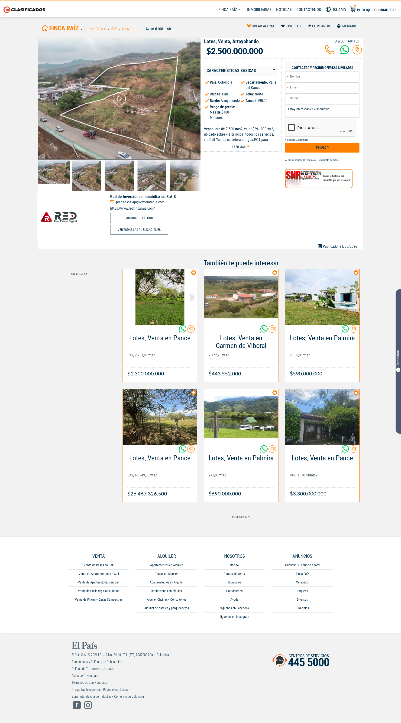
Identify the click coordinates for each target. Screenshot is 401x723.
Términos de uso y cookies (89, 683)
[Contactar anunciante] (191, 330)
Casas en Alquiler (166, 574)
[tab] (241, 70)
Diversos (302, 599)
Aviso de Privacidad (84, 676)
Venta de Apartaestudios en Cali (98, 582)
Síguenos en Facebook (234, 608)
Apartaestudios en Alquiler (167, 582)
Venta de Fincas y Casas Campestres (99, 599)
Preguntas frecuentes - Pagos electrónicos (100, 689)
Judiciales (302, 608)
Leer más (239, 147)
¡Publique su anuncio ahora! (302, 565)
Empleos (302, 591)
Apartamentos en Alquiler (166, 565)
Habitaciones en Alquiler (166, 591)
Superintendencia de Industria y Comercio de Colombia (108, 696)
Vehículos (302, 582)
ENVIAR (322, 147)
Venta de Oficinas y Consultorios (98, 591)
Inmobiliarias (259, 9)
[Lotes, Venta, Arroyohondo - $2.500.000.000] (119, 99)
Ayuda (234, 599)
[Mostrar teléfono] (330, 52)
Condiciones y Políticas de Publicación (97, 662)
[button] (241, 70)
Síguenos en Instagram (234, 617)
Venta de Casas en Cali (98, 565)
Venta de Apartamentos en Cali (99, 574)
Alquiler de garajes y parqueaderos (166, 608)
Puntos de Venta (234, 574)
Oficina (234, 565)
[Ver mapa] (357, 52)
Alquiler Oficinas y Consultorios (166, 599)
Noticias (284, 9)
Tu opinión (398, 358)
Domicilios (234, 582)
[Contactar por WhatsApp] (345, 52)
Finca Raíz (228, 9)
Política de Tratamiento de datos (322, 160)
